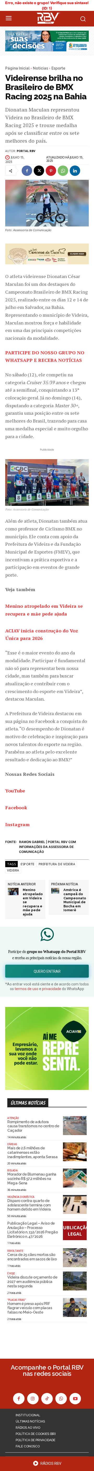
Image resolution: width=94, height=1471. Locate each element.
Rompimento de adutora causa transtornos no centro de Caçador (33, 1126)
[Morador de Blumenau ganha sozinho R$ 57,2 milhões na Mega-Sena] (75, 1178)
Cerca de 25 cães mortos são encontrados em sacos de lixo (32, 1257)
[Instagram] (33, 1398)
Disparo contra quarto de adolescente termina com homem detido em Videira (29, 1205)
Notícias (40, 68)
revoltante (15, 1251)
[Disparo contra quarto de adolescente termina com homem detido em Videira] (75, 1204)
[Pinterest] (51, 170)
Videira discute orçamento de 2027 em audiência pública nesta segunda (32, 1281)
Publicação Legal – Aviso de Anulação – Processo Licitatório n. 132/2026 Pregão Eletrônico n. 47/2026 (32, 1229)
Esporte (58, 68)
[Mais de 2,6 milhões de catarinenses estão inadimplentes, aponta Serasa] (75, 1151)
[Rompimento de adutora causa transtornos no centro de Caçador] (75, 1125)
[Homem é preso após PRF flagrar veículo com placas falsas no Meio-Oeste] (75, 1307)
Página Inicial (17, 68)
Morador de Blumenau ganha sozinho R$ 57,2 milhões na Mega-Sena (31, 1178)
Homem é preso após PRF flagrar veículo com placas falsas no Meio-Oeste (29, 1308)
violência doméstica (20, 1197)
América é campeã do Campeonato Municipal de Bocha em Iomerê (74, 900)
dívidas (12, 1144)
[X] (39, 170)
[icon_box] (47, 1465)
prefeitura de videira (57, 864)
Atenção (13, 1118)
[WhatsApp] (63, 170)
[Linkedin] (75, 170)
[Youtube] (75, 1398)
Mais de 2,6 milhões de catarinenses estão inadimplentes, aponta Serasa (32, 1152)
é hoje (11, 1273)
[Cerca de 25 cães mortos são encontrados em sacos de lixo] (75, 1257)
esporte (27, 864)
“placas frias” (16, 1300)
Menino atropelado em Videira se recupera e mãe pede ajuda (33, 902)
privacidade (51, 989)
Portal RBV (26, 151)
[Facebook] (27, 170)
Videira (13, 870)
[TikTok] (47, 1398)
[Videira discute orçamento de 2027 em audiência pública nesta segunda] (75, 1281)
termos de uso (26, 989)
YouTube (15, 791)
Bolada (12, 1170)
